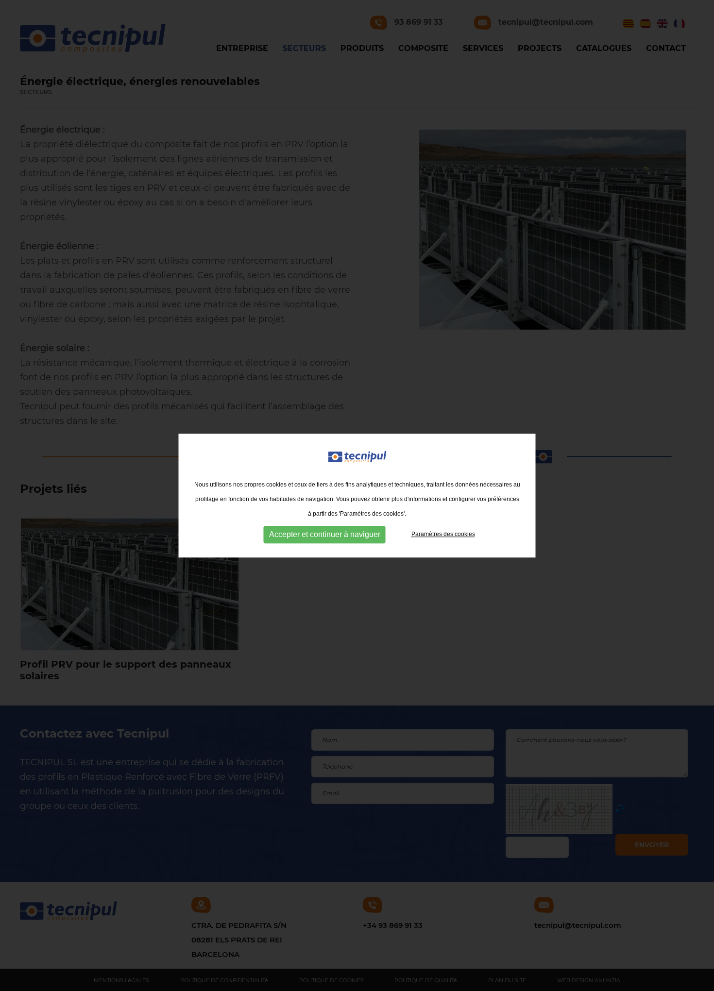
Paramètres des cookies (443, 534)
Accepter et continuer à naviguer (324, 534)
